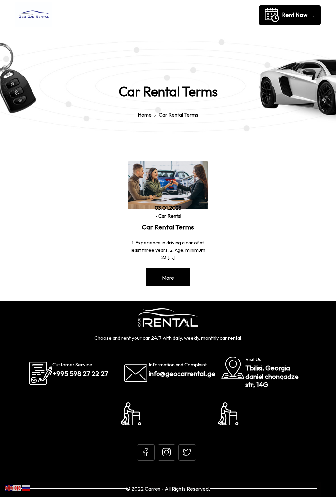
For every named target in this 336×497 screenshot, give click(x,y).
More (168, 277)
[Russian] (26, 488)
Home (145, 114)
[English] (9, 488)
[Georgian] (17, 488)
